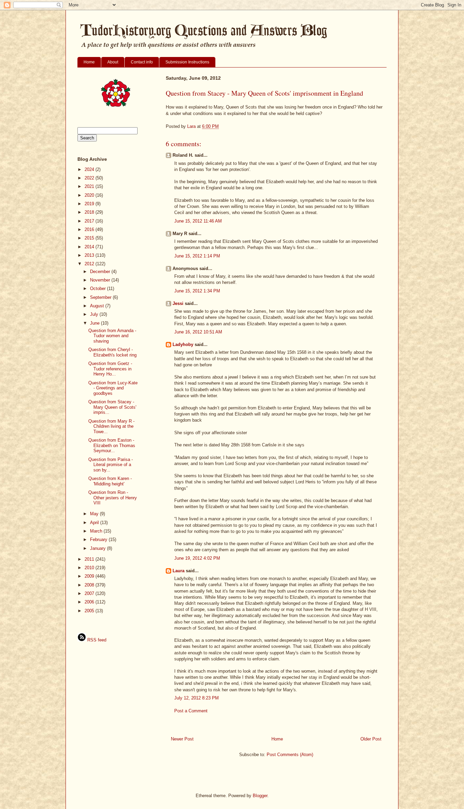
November (100, 280)
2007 (90, 593)
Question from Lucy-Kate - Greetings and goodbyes (113, 388)
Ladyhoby (183, 344)
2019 (90, 203)
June (95, 323)
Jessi (178, 303)
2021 (90, 186)
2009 (90, 576)
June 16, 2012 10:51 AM (198, 331)
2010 (90, 567)
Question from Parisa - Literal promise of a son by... (110, 465)
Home (89, 62)
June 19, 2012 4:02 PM (197, 558)
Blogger (260, 795)
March (97, 531)
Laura (178, 570)
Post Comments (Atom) (290, 754)
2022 (90, 177)
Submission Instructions (187, 62)
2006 (90, 601)
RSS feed (96, 639)
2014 (90, 246)
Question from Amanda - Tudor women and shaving (112, 336)
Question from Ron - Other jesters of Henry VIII (112, 497)
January (98, 548)
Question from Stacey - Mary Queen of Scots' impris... (112, 407)
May (95, 513)
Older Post (370, 738)
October (98, 288)
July (95, 314)
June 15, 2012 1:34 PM (197, 290)
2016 (90, 229)
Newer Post (182, 738)
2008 (90, 585)
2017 (90, 221)
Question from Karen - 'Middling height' (110, 481)
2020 (90, 195)
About (112, 62)
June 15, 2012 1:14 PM (197, 255)
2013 (90, 255)
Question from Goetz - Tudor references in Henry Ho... (110, 369)
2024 (90, 169)
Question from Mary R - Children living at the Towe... (111, 426)
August (97, 305)
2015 (90, 237)
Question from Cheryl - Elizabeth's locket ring (112, 352)
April (95, 522)
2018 (90, 212)
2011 (90, 559)
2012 (90, 263)
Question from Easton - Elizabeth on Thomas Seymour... (111, 445)
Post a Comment (191, 710)
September (101, 297)
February (99, 539)
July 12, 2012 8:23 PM (196, 697)
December (100, 271)
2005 (90, 610)
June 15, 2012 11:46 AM (198, 221)
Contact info (142, 62)
